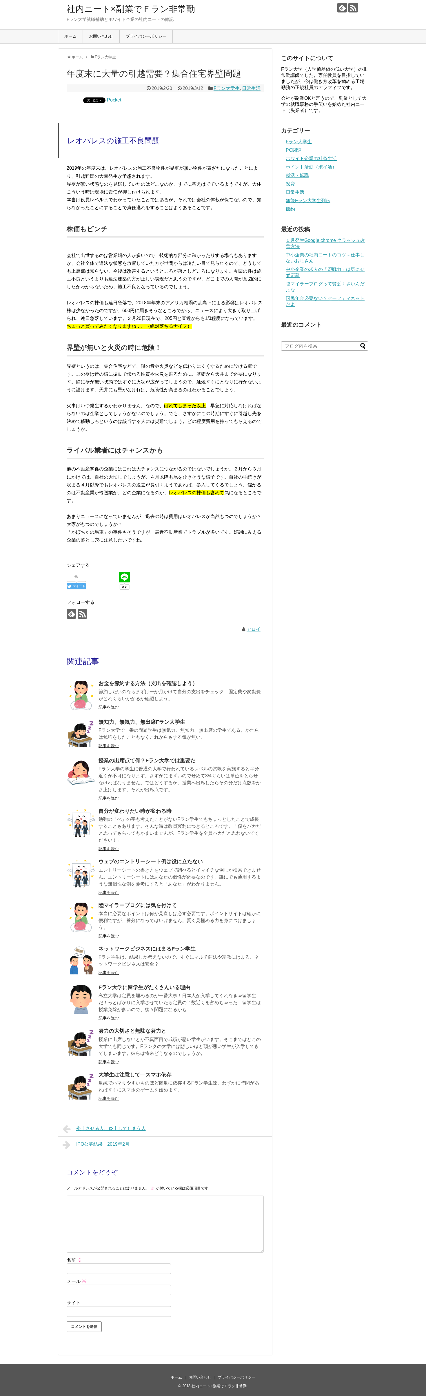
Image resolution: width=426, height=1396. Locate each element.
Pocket (114, 99)
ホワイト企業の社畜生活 (311, 158)
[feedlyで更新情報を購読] (342, 7)
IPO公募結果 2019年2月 (103, 1144)
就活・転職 (297, 175)
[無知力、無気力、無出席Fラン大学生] (81, 733)
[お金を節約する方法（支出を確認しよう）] (81, 695)
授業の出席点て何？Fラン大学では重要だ (147, 760)
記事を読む (109, 707)
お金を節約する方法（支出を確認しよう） (148, 683)
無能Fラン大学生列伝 (308, 200)
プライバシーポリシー (146, 36)
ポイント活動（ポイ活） (311, 166)
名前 (74, 1260)
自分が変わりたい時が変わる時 (135, 811)
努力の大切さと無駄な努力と (132, 1031)
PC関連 (294, 150)
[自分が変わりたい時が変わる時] (81, 822)
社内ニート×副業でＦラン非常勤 (131, 9)
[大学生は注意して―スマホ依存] (81, 1086)
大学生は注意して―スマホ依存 (135, 1075)
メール (76, 1281)
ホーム (70, 36)
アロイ (254, 629)
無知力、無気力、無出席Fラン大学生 (142, 722)
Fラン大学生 (227, 88)
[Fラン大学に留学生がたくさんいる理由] (81, 999)
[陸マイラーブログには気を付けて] (81, 917)
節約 (290, 209)
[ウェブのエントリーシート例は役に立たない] (81, 873)
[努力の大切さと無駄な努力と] (81, 1042)
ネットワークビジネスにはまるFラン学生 (147, 949)
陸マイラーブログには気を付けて (138, 905)
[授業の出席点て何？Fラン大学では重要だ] (81, 772)
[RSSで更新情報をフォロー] (353, 7)
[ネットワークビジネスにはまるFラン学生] (81, 960)
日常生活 (251, 88)
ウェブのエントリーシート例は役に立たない (151, 861)
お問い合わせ (101, 36)
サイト (74, 1302)
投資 (290, 183)
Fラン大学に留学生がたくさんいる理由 (144, 987)
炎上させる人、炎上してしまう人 (111, 1128)
